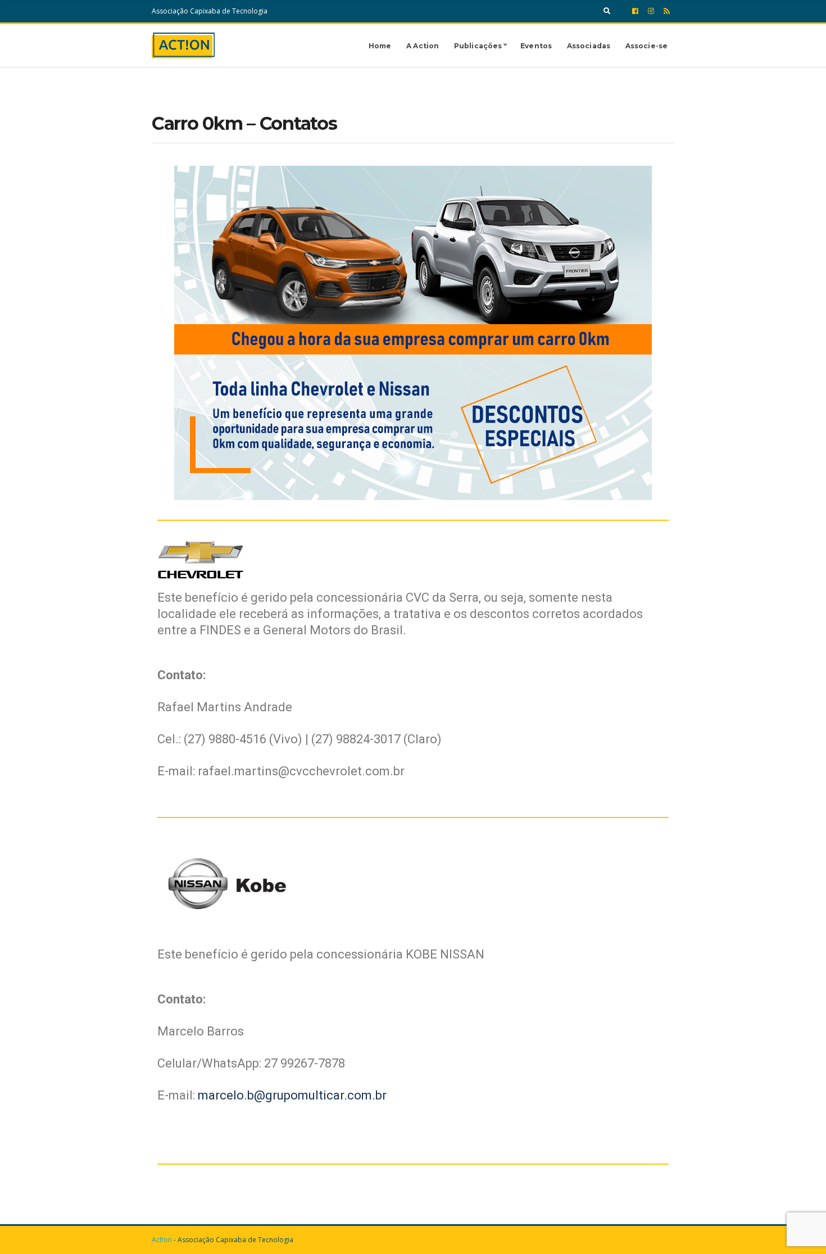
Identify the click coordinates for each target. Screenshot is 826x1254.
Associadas (588, 46)
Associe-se (646, 46)
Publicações (478, 46)
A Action (422, 46)
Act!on (162, 1239)
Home (380, 46)
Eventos (536, 46)
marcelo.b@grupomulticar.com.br (292, 1095)
